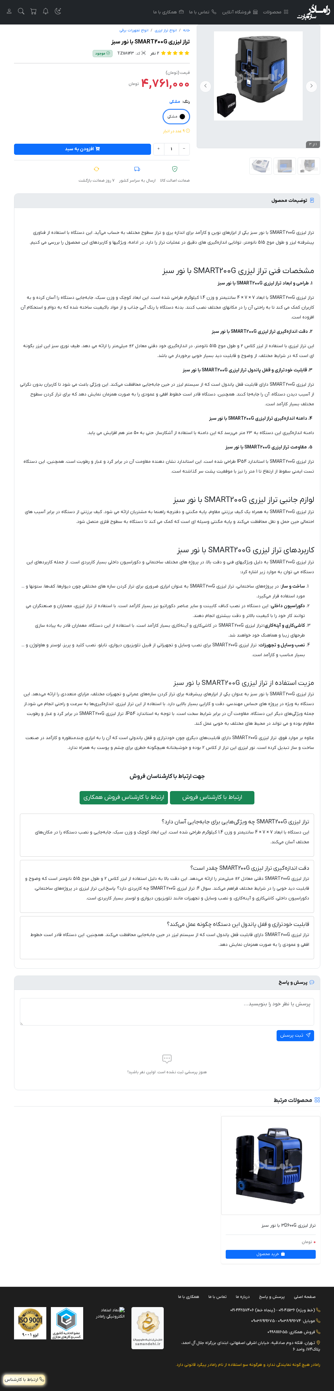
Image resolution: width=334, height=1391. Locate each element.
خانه (186, 30)
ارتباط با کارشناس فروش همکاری (124, 797)
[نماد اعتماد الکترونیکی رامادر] (108, 1313)
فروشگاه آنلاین (236, 12)
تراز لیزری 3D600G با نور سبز (289, 1225)
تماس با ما (199, 12)
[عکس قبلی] (311, 86)
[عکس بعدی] (205, 86)
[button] (58, 12)
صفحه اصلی (305, 1297)
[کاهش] (184, 149)
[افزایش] (159, 149)
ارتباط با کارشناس (22, 1380)
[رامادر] (313, 12)
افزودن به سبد (79, 149)
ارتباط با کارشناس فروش (212, 797)
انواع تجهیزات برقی (133, 30)
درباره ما (243, 1297)
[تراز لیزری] (284, 166)
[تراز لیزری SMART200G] (260, 166)
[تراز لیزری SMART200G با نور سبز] (258, 76)
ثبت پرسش (292, 1035)
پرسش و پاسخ (272, 1297)
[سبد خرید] (33, 12)
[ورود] (9, 12)
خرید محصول (268, 1254)
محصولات (272, 12)
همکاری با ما (165, 12)
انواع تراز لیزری (166, 30)
